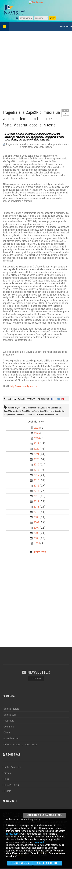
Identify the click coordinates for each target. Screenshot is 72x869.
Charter (7, 732)
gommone (9, 726)
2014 (36, 490)
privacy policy (12, 833)
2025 (37, 433)
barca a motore (11, 708)
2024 (37, 438)
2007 (36, 527)
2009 (36, 517)
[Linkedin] (58, 399)
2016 (36, 480)
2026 (37, 427)
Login (6, 779)
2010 (36, 512)
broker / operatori (12, 767)
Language (65, 26)
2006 (36, 533)
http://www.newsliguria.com (24, 386)
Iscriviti (36, 679)
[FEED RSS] (15, 399)
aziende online (11, 738)
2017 (36, 475)
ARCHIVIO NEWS (28, 399)
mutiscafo (9, 720)
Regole (7, 791)
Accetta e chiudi (48, 863)
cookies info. (39, 842)
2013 (36, 496)
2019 (36, 464)
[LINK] (5, 399)
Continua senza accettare (44, 815)
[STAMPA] (10, 399)
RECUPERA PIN (11, 785)
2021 (36, 454)
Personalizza (20, 863)
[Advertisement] (36, 69)
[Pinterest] (63, 399)
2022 (36, 448)
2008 (36, 522)
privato (7, 773)
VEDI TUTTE (39, 552)
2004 (37, 543)
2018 (36, 469)
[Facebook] (52, 399)
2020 (36, 459)
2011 (36, 506)
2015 (36, 485)
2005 (36, 538)
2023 (36, 443)
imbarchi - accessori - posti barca (20, 744)
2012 (36, 501)
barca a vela (10, 714)
